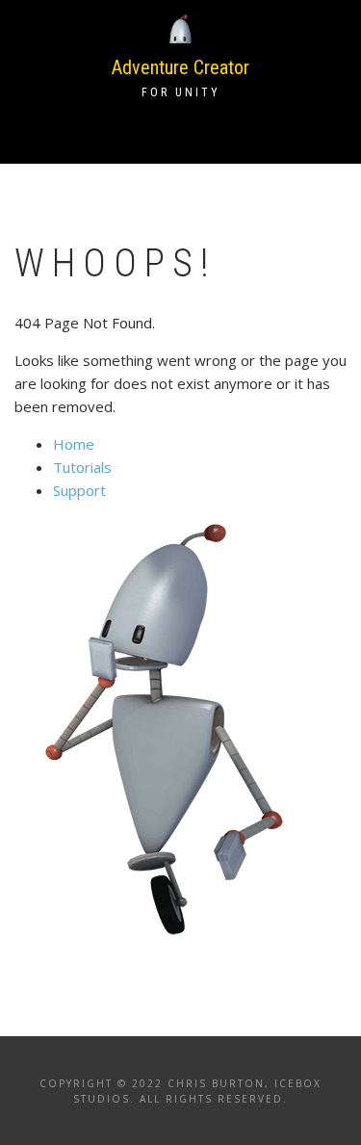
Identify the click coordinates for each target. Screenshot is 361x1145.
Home (73, 444)
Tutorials (82, 467)
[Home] (181, 27)
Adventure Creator (180, 67)
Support (79, 490)
